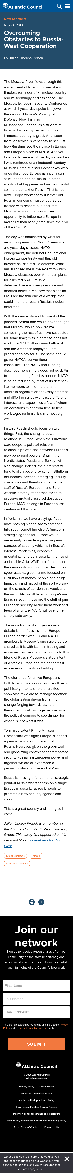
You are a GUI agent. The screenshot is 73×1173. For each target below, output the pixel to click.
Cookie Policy (46, 1086)
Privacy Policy (26, 1086)
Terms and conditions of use (36, 1093)
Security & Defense (17, 863)
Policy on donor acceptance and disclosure (36, 1113)
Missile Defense (15, 855)
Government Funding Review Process (36, 1107)
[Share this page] (41, 902)
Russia (36, 855)
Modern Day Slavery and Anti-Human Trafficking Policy (36, 1120)
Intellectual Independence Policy (37, 1100)
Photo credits (51, 1127)
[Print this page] (32, 902)
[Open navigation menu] (67, 6)
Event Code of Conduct (27, 1127)
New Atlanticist (15, 19)
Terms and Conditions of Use (31, 1028)
